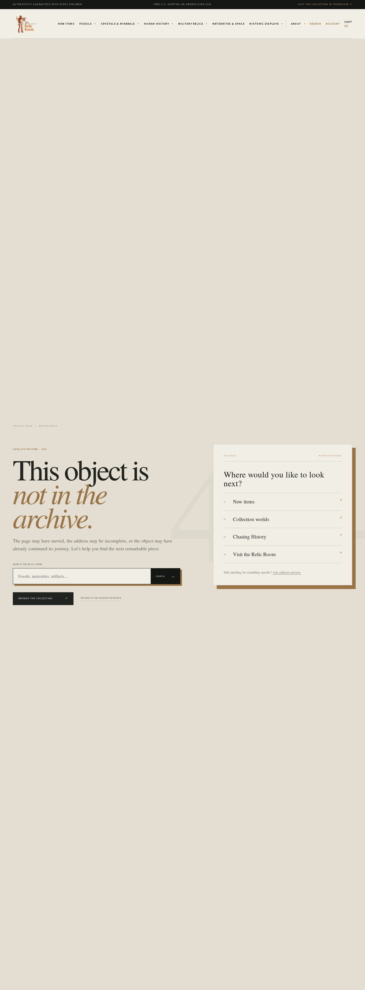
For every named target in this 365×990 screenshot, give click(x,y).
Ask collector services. (287, 572)
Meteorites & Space (228, 23)
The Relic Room (22, 426)
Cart (348, 24)
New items (287, 501)
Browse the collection (43, 598)
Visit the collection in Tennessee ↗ (325, 4)
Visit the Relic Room (287, 554)
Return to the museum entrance (101, 598)
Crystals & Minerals (120, 23)
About (298, 23)
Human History (158, 23)
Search (165, 576)
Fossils (87, 23)
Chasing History (287, 536)
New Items (66, 23)
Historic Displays (266, 23)
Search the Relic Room (27, 564)
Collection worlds (287, 519)
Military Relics (193, 23)
